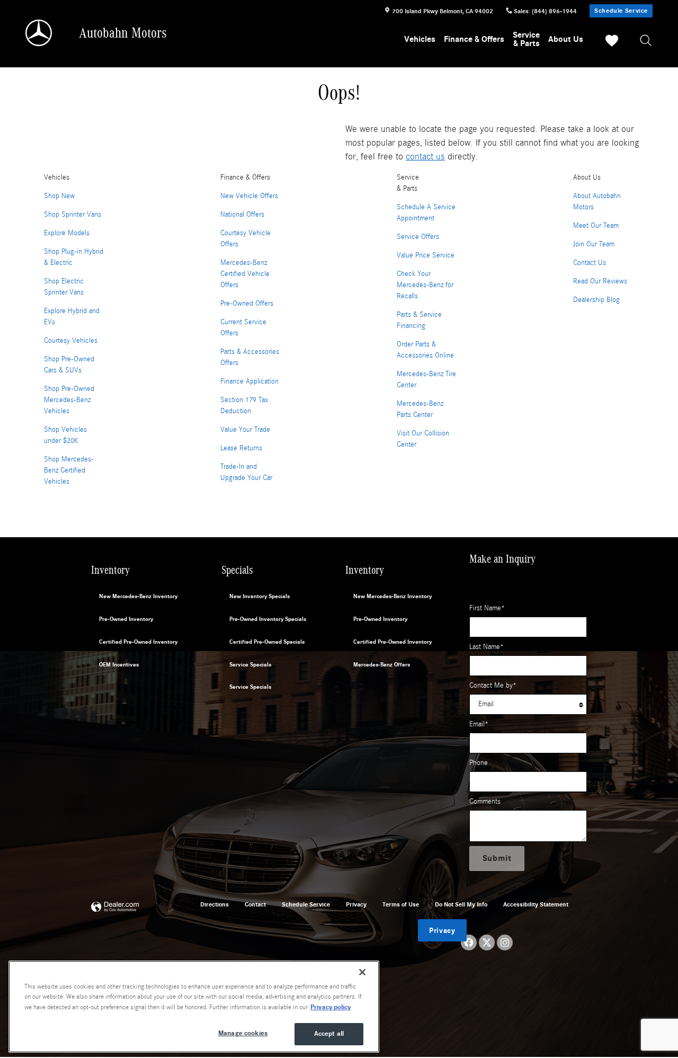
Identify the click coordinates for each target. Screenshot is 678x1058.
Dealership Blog (596, 300)
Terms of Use (400, 904)
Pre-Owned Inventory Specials (267, 619)
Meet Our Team (596, 225)
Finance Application (249, 381)
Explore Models (67, 233)
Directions (214, 904)
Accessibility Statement (535, 904)
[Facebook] (469, 942)
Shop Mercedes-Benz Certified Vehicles (69, 470)
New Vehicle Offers (249, 196)
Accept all (329, 1033)
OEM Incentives (119, 664)
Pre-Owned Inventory (126, 619)
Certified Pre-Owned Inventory (138, 641)
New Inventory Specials (259, 596)
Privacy (356, 904)
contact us (425, 157)
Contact (255, 904)
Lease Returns (241, 448)
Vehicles (419, 39)
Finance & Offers (474, 39)
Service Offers (418, 237)
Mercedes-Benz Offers (381, 664)
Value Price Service (425, 255)
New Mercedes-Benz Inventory (138, 596)
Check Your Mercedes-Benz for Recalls (425, 285)
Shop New (59, 196)
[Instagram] (505, 942)
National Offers (242, 214)
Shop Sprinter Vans (72, 214)
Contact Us (589, 263)
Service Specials (250, 664)
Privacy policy (330, 1007)
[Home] (39, 33)
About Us (565, 39)
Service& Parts (526, 39)
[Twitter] (487, 942)
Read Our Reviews (600, 281)
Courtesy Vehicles (70, 340)
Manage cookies (242, 1033)
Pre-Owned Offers (246, 303)
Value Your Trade (245, 429)
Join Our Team (593, 244)
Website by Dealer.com (115, 907)
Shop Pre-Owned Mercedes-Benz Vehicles (69, 400)
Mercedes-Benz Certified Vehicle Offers (245, 274)
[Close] (362, 972)
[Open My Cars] (609, 42)
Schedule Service (621, 10)
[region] (193, 1007)
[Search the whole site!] (646, 41)
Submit (497, 858)
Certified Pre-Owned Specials (267, 641)
